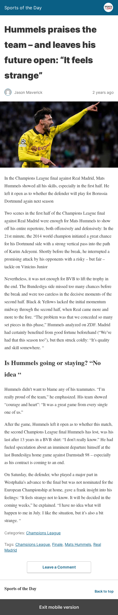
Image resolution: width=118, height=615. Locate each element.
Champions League (43, 533)
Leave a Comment (59, 567)
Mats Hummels (78, 544)
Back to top (104, 591)
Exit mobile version (59, 607)
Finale (57, 544)
